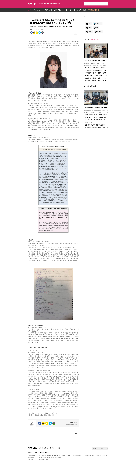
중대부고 (98, 32)
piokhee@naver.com (71, 424)
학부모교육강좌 (93, 9)
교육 (29, 9)
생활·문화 (48, 9)
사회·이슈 (67, 9)
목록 (76, 433)
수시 (89, 28)
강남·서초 (99, 24)
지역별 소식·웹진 (79, 9)
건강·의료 (57, 9)
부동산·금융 (37, 9)
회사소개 (30, 452)
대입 (96, 28)
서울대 (89, 32)
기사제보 (36, 452)
